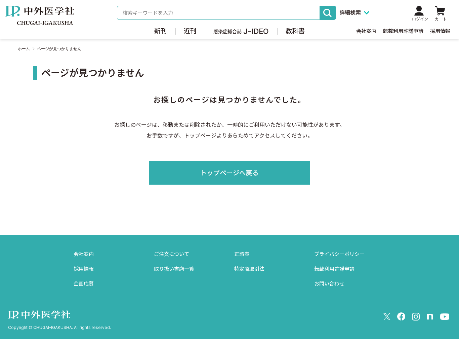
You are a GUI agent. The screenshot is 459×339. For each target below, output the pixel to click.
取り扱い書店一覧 (174, 269)
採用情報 (440, 31)
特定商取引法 (249, 269)
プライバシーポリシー (339, 254)
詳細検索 (350, 12)
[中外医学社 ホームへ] (39, 20)
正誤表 (241, 254)
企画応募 (84, 283)
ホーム (24, 48)
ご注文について (171, 254)
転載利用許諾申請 (403, 31)
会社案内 (366, 31)
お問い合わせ (329, 283)
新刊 (160, 31)
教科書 (295, 31)
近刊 (190, 31)
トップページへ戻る (229, 173)
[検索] (328, 13)
